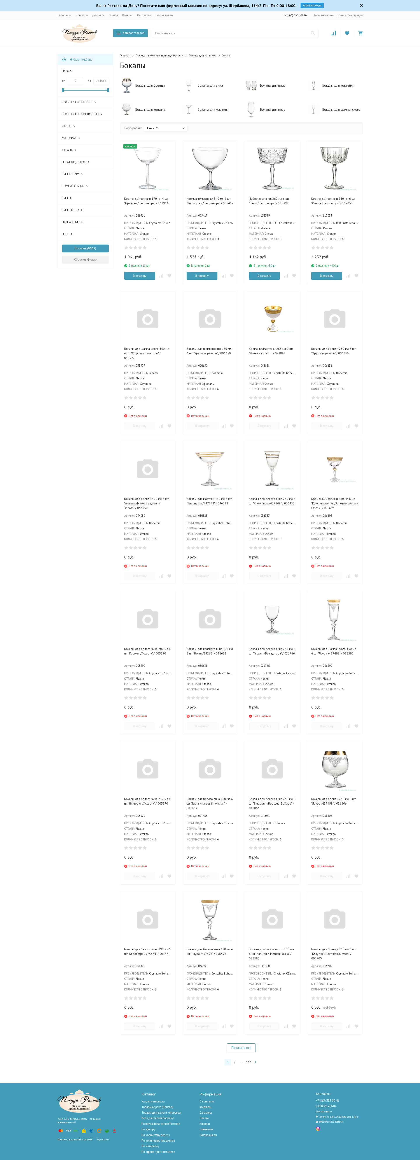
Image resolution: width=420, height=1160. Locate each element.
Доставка (98, 15)
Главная (125, 55)
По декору (148, 1129)
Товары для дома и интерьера (161, 1113)
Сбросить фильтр (85, 259)
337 (248, 1062)
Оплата (113, 15)
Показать (80, 248)
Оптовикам (144, 15)
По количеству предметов (158, 1141)
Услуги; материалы (153, 1101)
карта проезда (312, 5)
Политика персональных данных (75, 1139)
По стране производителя (158, 1152)
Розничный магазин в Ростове (161, 1124)
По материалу (150, 1146)
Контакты (82, 15)
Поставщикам (164, 15)
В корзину (139, 276)
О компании (64, 15)
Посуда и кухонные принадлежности (159, 55)
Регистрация (355, 15)
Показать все (241, 1047)
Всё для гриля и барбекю (158, 1118)
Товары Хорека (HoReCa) (157, 1107)
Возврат (127, 15)
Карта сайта (103, 1139)
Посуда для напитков (202, 55)
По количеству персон (156, 1135)
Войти (341, 15)
